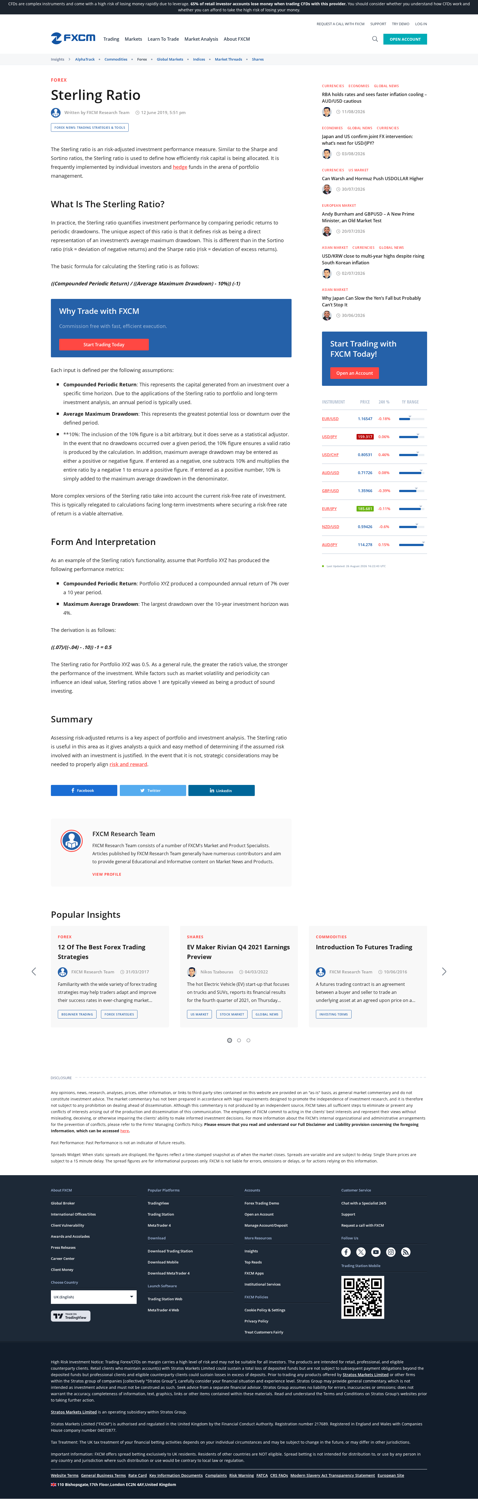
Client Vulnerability (67, 1225)
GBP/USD (330, 490)
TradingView (158, 1203)
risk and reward (128, 764)
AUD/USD (330, 472)
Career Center (63, 1258)
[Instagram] (391, 1252)
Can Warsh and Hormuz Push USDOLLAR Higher (373, 178)
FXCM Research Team (108, 112)
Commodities (116, 59)
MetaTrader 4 (159, 1225)
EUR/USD (330, 418)
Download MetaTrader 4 (168, 1273)
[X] (361, 1252)
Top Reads (253, 1262)
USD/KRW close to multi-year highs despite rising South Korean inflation (373, 259)
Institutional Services (262, 1284)
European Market (339, 205)
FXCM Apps (254, 1273)
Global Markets (170, 59)
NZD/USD (330, 526)
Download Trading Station (170, 1251)
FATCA (262, 1475)
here (124, 1130)
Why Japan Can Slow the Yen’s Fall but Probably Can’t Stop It (371, 301)
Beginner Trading (77, 1014)
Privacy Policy (256, 1321)
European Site (391, 1475)
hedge (180, 167)
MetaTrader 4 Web (163, 1309)
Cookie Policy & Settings (265, 1309)
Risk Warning (241, 1475)
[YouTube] (376, 1252)
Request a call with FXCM (341, 23)
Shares (258, 59)
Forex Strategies (119, 1014)
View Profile (106, 874)
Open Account (405, 39)
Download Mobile (163, 1262)
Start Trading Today (104, 345)
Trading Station (161, 1214)
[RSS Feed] (406, 1252)
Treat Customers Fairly (264, 1332)
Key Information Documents (176, 1475)
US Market (359, 170)
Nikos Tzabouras (217, 972)
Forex (142, 59)
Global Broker (63, 1203)
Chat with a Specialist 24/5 (363, 1203)
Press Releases (63, 1247)
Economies (359, 86)
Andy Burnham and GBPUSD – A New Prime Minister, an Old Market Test (368, 217)
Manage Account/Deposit (266, 1225)
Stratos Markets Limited (366, 1374)
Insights (57, 59)
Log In (421, 23)
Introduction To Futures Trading (364, 947)
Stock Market (232, 1014)
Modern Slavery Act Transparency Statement (332, 1475)
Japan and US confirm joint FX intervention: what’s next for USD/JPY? (367, 139)
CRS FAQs (279, 1475)
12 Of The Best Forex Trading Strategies (101, 952)
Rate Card (137, 1475)
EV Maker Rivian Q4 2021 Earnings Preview (238, 952)
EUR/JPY (329, 508)
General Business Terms (103, 1475)
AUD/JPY (329, 544)
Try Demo (400, 23)
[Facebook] (346, 1252)
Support (378, 23)
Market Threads (228, 59)
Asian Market (335, 247)
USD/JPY (329, 436)
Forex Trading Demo (262, 1203)
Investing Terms (333, 1014)
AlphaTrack (85, 59)
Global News (386, 86)
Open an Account (354, 373)
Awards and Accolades (70, 1236)
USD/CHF (330, 454)
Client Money (62, 1269)
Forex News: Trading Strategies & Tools (89, 127)
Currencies (333, 86)
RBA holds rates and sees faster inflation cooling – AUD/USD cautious (374, 97)
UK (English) (64, 1296)
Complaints (216, 1475)
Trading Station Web (165, 1298)
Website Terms (65, 1475)
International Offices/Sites (73, 1214)
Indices (199, 59)
